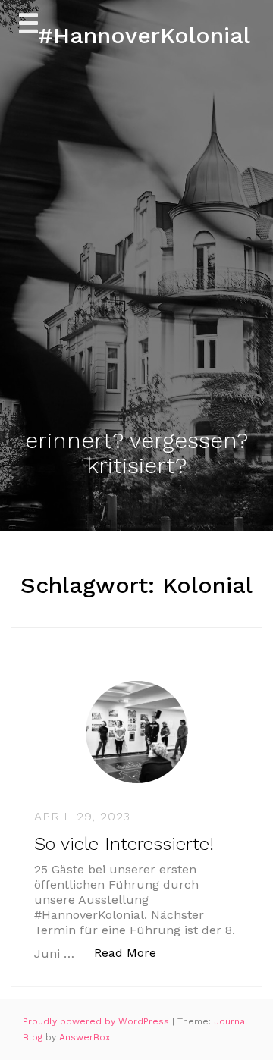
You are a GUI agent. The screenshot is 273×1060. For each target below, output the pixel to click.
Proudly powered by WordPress (97, 1021)
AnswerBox (84, 1037)
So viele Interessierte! (124, 844)
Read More (133, 952)
